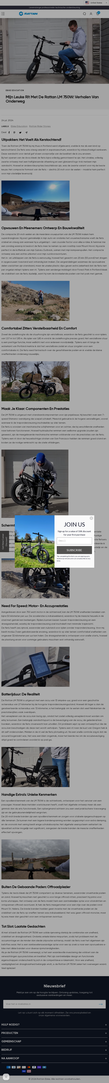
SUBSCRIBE (74, 550)
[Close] (91, 518)
